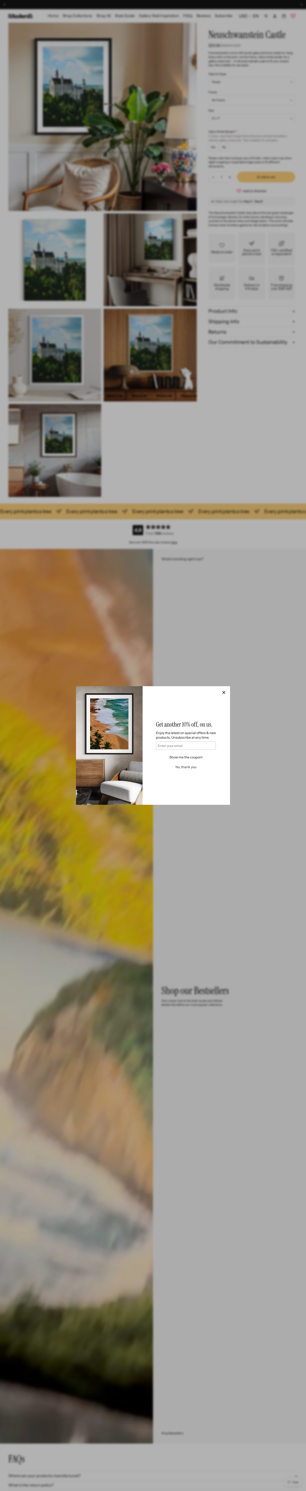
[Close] (224, 692)
